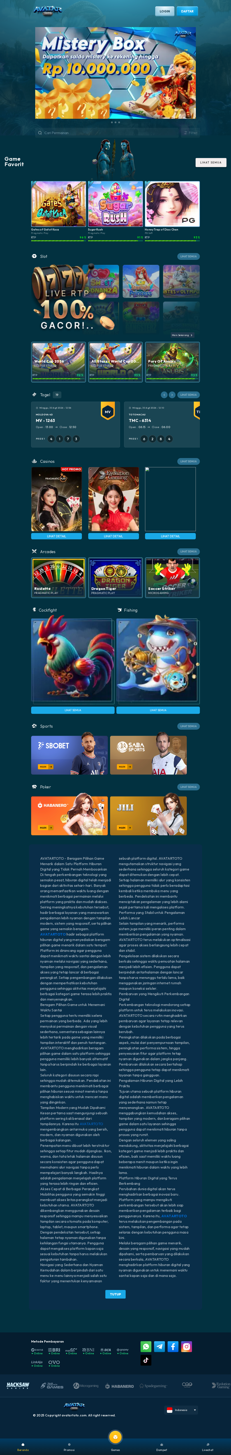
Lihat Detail (56, 536)
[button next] (172, 394)
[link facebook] (173, 1346)
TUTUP (115, 1294)
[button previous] (164, 394)
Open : (41, 427)
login (165, 11)
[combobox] (111, 133)
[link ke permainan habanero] (69, 814)
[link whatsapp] (146, 1346)
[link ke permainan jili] (148, 814)
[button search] (35, 133)
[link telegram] (159, 1346)
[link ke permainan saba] (148, 753)
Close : (65, 427)
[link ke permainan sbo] (69, 753)
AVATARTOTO (91, 1124)
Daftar (187, 11)
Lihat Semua (73, 710)
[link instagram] (186, 1346)
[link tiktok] (146, 1360)
